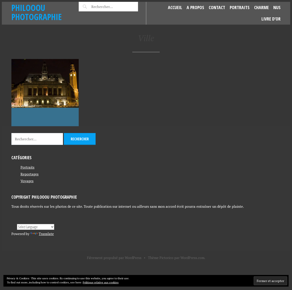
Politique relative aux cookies (101, 282)
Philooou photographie (36, 12)
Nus (277, 7)
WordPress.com (192, 257)
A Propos (195, 7)
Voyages (27, 181)
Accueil (175, 7)
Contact (217, 7)
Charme (261, 7)
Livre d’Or (271, 19)
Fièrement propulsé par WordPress (114, 257)
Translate (46, 233)
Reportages (30, 174)
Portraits (240, 7)
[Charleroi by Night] (45, 92)
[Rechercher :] (110, 6)
